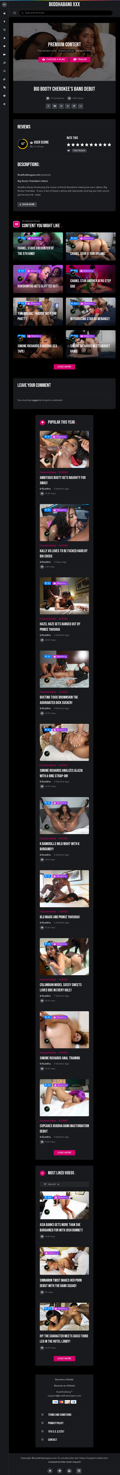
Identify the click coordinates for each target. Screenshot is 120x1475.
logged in (36, 400)
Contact (52, 1440)
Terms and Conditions (59, 1415)
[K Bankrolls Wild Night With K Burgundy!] (64, 815)
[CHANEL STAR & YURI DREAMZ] (91, 246)
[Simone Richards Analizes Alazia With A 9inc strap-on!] (64, 742)
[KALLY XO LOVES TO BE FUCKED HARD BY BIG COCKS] (64, 522)
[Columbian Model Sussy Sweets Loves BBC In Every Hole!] (64, 956)
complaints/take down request (64, 1462)
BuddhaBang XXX (64, 4)
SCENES (63, 472)
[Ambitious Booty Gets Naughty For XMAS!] (64, 449)
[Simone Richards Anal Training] (64, 1029)
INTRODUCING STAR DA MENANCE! (90, 319)
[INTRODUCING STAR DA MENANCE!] (91, 312)
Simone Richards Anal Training (60, 1058)
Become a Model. (64, 1380)
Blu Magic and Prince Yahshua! (60, 917)
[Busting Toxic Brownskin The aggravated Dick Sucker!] (64, 669)
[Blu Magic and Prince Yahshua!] (64, 888)
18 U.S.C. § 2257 (56, 1431)
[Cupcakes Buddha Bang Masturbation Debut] (64, 1097)
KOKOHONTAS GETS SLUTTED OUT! (38, 286)
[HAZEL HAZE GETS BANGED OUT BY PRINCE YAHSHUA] (64, 595)
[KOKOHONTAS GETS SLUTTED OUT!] (38, 279)
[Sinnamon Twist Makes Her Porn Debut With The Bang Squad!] (64, 1261)
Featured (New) (48, 472)
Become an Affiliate (64, 1386)
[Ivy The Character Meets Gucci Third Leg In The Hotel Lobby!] (64, 1317)
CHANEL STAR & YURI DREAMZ (87, 253)
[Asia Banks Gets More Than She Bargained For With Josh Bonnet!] (64, 1205)
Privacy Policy (55, 1423)
